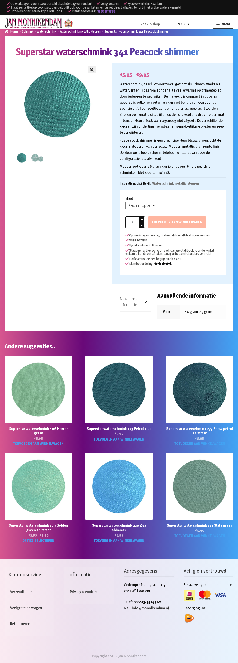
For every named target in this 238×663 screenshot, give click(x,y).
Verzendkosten (22, 592)
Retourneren (20, 624)
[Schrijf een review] (106, 11)
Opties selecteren (38, 540)
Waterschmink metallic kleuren (175, 183)
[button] (92, 69)
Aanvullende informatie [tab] (129, 302)
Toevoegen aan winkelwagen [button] (38, 443)
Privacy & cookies (83, 592)
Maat (129, 198)
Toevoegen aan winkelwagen (177, 222)
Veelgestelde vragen (26, 608)
